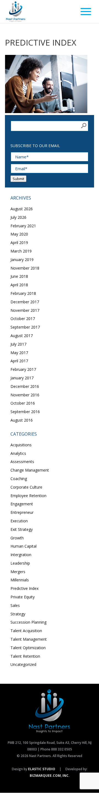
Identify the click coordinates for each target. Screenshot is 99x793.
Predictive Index (24, 588)
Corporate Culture (26, 487)
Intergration (20, 554)
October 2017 (22, 318)
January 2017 (22, 377)
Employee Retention (28, 495)
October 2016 (22, 403)
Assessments (22, 461)
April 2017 (19, 360)
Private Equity (22, 596)
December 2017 (24, 301)
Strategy (17, 614)
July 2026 (18, 217)
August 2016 (21, 420)
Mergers (17, 571)
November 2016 (24, 394)
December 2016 (24, 386)
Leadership (20, 563)
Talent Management (28, 639)
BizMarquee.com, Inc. (50, 775)
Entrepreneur (22, 512)
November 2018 (24, 268)
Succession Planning (28, 622)
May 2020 (19, 234)
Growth (17, 537)
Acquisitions (21, 444)
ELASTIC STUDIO (41, 769)
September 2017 (25, 327)
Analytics (18, 453)
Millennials (19, 579)
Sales (15, 605)
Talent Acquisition (26, 630)
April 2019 (19, 242)
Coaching (18, 478)
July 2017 (18, 344)
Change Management (29, 470)
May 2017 (19, 352)
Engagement (21, 503)
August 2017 (21, 335)
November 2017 (24, 310)
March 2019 (21, 251)
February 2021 (23, 225)
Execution (19, 520)
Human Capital (23, 546)
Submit (18, 178)
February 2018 (23, 293)
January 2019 (22, 259)
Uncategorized (23, 664)
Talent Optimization (28, 647)
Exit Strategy (21, 529)
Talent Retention (25, 656)
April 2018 (19, 284)
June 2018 (19, 276)
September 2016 (25, 411)
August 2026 (21, 208)
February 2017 (23, 369)
